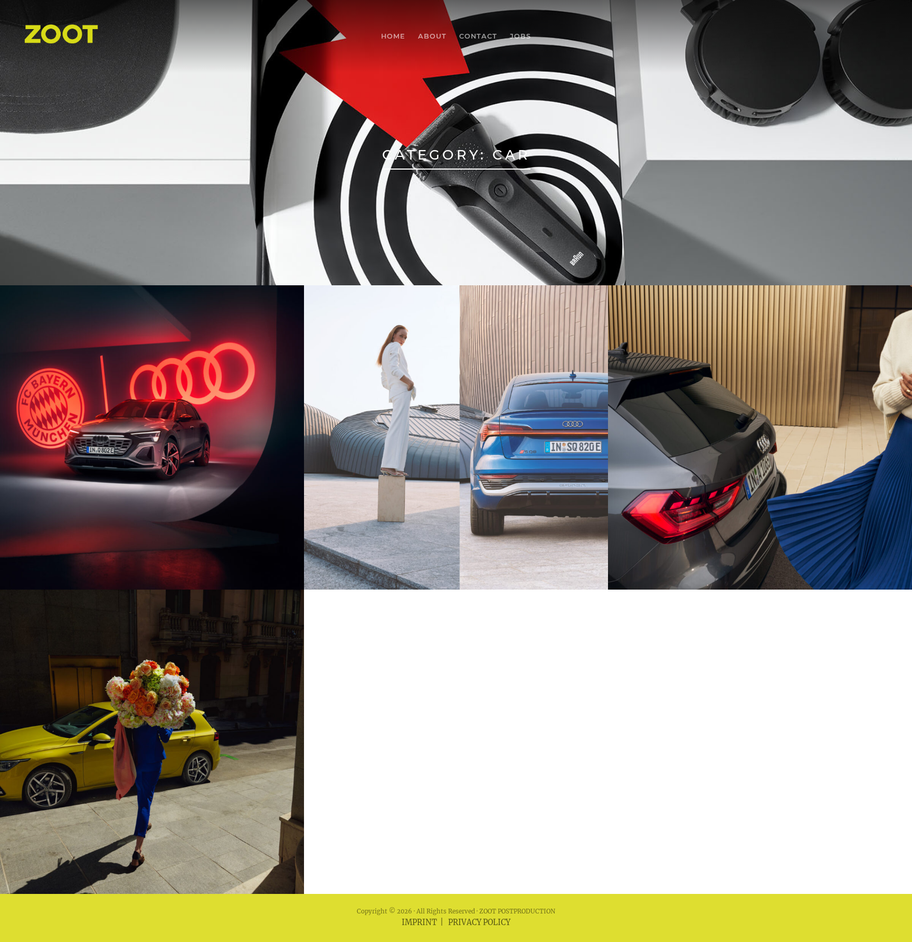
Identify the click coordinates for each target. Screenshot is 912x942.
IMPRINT (419, 922)
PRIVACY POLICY (479, 922)
